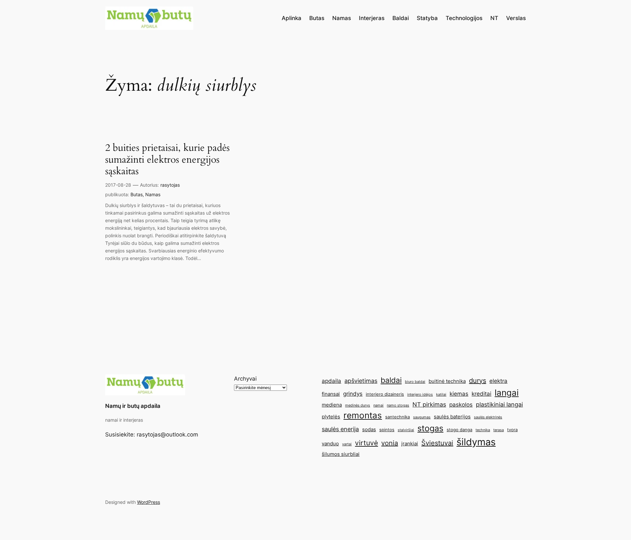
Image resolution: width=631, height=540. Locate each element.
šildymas (476, 442)
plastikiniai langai (499, 404)
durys (477, 381)
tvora (512, 429)
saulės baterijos (452, 416)
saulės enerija (340, 429)
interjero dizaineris (385, 394)
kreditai (481, 393)
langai (507, 392)
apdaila (331, 381)
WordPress (148, 502)
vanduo (330, 443)
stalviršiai (406, 430)
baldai (391, 380)
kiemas (459, 393)
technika (483, 430)
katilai (441, 394)
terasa (498, 430)
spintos (386, 429)
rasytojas (170, 185)
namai (378, 405)
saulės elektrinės (488, 417)
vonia (389, 443)
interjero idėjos (420, 394)
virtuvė (366, 442)
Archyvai (245, 378)
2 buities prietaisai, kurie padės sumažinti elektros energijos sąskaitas (167, 159)
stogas (430, 428)
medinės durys (357, 405)
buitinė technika (447, 381)
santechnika (397, 416)
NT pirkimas (429, 404)
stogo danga (459, 429)
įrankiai (409, 443)
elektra (498, 381)
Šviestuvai (437, 443)
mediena (332, 405)
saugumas (422, 417)
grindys (352, 393)
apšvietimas (360, 380)
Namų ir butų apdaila (132, 406)
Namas (152, 194)
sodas (369, 429)
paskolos (461, 404)
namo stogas (398, 405)
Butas (136, 194)
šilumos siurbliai (341, 454)
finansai (331, 394)
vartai (347, 444)
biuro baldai (415, 382)
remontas (362, 415)
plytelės (331, 416)
